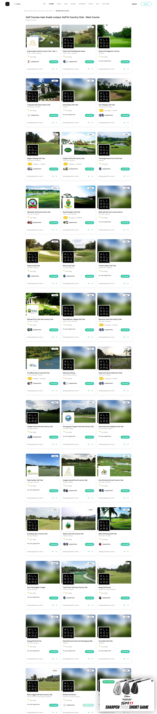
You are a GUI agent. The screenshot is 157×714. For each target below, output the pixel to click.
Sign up (146, 4)
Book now (54, 62)
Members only (88, 705)
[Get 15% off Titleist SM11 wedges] (127, 695)
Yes (53, 69)
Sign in (134, 4)
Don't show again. (127, 710)
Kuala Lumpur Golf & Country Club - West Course (38, 11)
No (56, 69)
